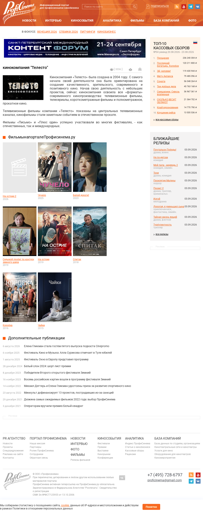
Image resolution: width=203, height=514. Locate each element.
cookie (65, 505)
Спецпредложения (13, 450)
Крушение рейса (166, 112)
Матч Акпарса (165, 76)
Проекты (8, 447)
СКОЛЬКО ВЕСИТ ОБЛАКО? (166, 101)
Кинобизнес (106, 31)
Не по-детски (160, 157)
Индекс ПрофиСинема (137, 443)
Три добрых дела (166, 86)
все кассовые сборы (167, 119)
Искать (134, 6)
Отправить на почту (140, 69)
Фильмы (137, 20)
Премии (102, 447)
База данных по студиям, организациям (177, 443)
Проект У (158, 188)
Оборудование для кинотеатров (172, 454)
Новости (29, 20)
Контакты (8, 457)
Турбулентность (162, 224)
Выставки (103, 450)
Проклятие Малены (164, 180)
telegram (191, 6)
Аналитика (112, 20)
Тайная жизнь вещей (165, 217)
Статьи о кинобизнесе (137, 447)
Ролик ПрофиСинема (42, 450)
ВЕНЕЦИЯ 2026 (47, 31)
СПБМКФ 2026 (68, 31)
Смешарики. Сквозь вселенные (168, 93)
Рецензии (130, 454)
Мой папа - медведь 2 (165, 165)
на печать (130, 69)
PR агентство (14, 438)
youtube (184, 6)
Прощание (163, 58)
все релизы (162, 234)
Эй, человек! (164, 71)
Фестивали (104, 443)
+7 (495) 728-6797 (164, 474)
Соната (161, 81)
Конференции (105, 457)
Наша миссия (37, 443)
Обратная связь (39, 457)
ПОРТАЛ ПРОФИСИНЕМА (48, 438)
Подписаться (160, 6)
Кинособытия (82, 20)
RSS (177, 6)
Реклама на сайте (13, 454)
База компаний (166, 20)
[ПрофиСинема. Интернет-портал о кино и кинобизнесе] (19, 8)
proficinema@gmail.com (164, 480)
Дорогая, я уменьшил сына (168, 206)
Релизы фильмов (80, 460)
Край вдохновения (167, 107)
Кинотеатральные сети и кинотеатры (175, 447)
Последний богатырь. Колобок (168, 64)
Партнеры (35, 447)
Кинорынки (104, 454)
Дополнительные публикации (36, 338)
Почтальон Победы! (164, 149)
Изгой (156, 198)
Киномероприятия (164, 457)
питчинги (87, 31)
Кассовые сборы (134, 450)
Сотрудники (36, 454)
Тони (156, 172)
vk (197, 6)
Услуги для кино (163, 450)
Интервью (53, 20)
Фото (192, 20)
